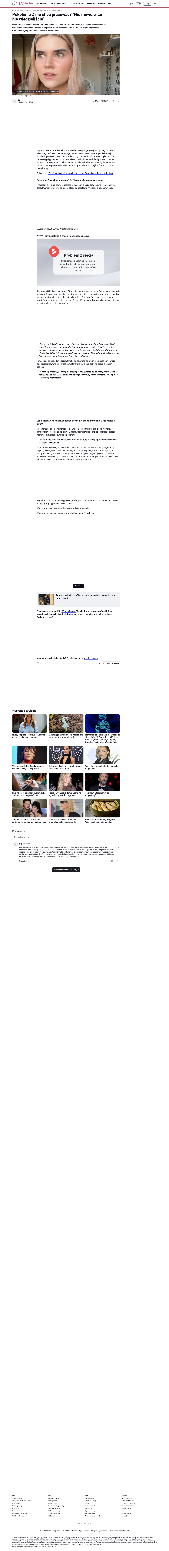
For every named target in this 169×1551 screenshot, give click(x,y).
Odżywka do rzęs (90, 1498)
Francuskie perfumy (18, 1498)
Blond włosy (15, 1508)
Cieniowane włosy (90, 1501)
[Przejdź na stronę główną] (14, 5)
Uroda (111, 4)
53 (112, 861)
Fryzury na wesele (127, 1498)
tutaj (55, 1546)
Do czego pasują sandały (56, 1506)
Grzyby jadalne (126, 1513)
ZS (19, 100)
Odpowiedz (23, 861)
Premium (91, 4)
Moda (100, 4)
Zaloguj (147, 4)
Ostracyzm (125, 1511)
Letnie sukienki (52, 1503)
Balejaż (87, 1503)
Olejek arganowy (17, 1506)
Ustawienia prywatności (119, 1531)
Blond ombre (16, 1503)
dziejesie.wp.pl (91, 658)
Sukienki (124, 1516)
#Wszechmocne (77, 4)
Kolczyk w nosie (90, 1513)
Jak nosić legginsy (54, 1508)
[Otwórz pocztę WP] (132, 4)
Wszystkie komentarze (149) (65, 870)
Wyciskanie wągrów (91, 1511)
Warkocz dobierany (127, 1506)
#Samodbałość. (69, 611)
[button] (138, 3)
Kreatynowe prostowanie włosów (22, 1501)
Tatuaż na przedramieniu (92, 1516)
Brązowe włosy (89, 1508)
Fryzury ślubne (52, 1501)
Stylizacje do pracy (54, 1511)
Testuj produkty (57, 4)
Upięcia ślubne (126, 1508)
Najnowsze (42, 4)
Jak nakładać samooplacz (20, 1513)
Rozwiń (77, 586)
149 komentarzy (101, 101)
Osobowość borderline (128, 1503)
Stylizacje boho (53, 1516)
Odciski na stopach (18, 1516)
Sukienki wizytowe (54, 1513)
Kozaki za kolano (53, 1498)
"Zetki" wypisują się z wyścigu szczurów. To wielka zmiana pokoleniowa (80, 173)
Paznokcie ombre (17, 1511)
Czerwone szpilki (90, 1506)
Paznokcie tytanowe (128, 1501)
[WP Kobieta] (28, 4)
